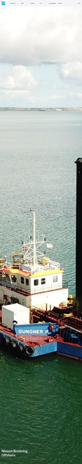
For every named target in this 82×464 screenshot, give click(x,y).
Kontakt (60, 3)
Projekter (32, 3)
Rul (70, 461)
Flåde (22, 3)
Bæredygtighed (52, 3)
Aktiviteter (12, 3)
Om (40, 3)
